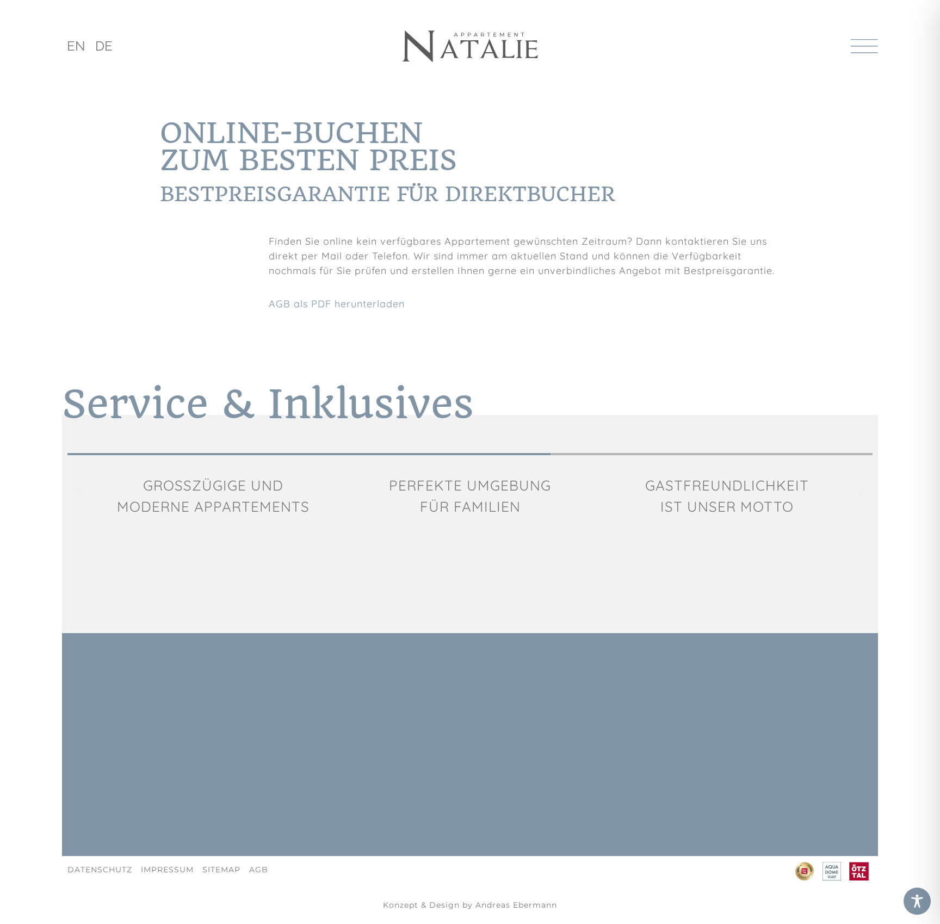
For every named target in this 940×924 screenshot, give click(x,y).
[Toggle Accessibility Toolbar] (917, 901)
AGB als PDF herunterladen (337, 303)
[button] (78, 490)
